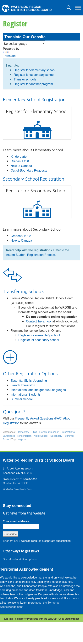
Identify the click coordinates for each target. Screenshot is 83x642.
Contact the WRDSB (15, 483)
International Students (26, 394)
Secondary (56, 435)
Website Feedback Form (18, 489)
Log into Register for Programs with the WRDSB (30, 618)
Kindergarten (19, 156)
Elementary (22, 432)
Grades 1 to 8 (20, 161)
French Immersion (23, 385)
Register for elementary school (34, 70)
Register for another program (33, 84)
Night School (41, 435)
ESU (34, 432)
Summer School (22, 399)
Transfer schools (25, 79)
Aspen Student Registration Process (31, 254)
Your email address (16, 521)
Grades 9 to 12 (21, 235)
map (28, 468)
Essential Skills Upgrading (29, 380)
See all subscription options (19, 559)
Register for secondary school (34, 74)
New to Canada (21, 165)
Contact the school (39, 321)
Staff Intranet (72, 618)
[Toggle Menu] (78, 7)
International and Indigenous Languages (38, 389)
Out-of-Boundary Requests (29, 170)
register (22, 439)
